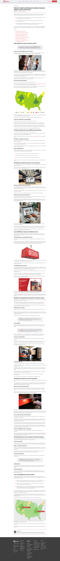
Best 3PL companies (43, 542)
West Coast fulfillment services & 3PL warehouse (30, 550)
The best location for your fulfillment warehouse (22, 32)
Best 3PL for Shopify (43, 545)
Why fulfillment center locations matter (21, 31)
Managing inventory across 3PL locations (21, 38)
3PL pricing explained (37, 546)
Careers (37, 1)
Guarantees (27, 1)
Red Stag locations (36, 549)
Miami (32, 196)
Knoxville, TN (28, 543)
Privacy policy (15, 551)
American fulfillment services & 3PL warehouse (29, 554)
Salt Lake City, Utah (42, 302)
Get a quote (54, 1)
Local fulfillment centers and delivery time (21, 35)
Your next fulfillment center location (20, 41)
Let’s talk (49, 1)
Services (31, 1)
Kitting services (22, 550)
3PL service (21, 542)
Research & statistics (36, 542)
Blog (33, 1)
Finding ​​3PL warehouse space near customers (22, 34)
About (20, 1)
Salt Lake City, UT (29, 548)
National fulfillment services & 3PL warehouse (29, 557)
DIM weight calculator (37, 543)
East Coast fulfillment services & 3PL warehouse (30, 545)
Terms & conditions (15, 550)
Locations (23, 1)
